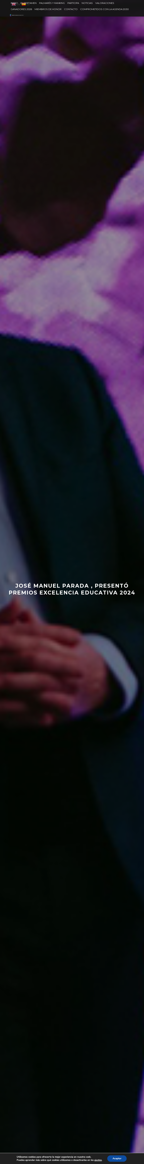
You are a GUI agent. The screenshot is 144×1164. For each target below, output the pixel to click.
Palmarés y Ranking (52, 3)
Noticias (87, 3)
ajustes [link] (98, 1160)
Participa (73, 3)
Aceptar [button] (117, 1158)
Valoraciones (104, 3)
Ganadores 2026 (21, 9)
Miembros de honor (48, 9)
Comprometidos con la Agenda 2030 (104, 9)
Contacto (71, 9)
